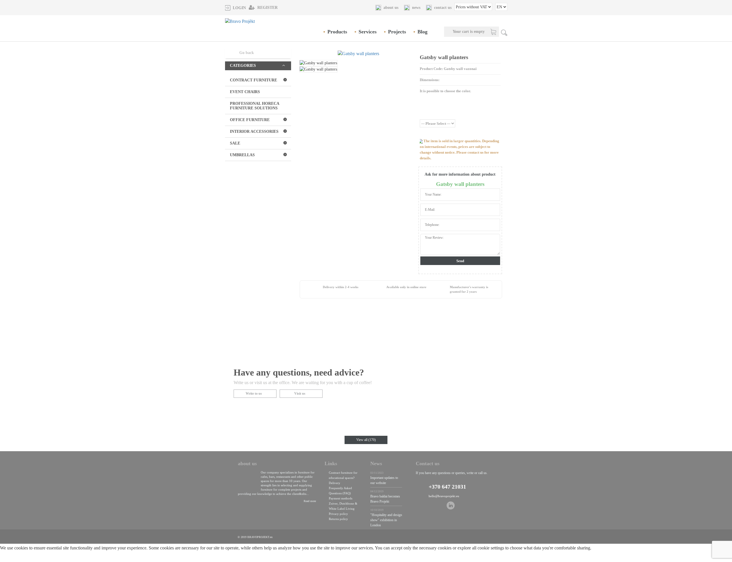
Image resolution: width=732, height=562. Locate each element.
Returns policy (338, 519)
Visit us (299, 394)
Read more (310, 501)
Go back (246, 53)
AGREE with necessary (65, 558)
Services (368, 32)
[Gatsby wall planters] (358, 53)
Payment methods (340, 498)
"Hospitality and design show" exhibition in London (386, 520)
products (337, 32)
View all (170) (366, 440)
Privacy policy (338, 513)
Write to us (254, 394)
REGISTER (267, 7)
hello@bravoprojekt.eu (444, 496)
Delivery (334, 483)
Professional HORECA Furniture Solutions (254, 105)
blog (422, 32)
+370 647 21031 (447, 486)
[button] (235, 8)
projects (397, 32)
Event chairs (245, 92)
